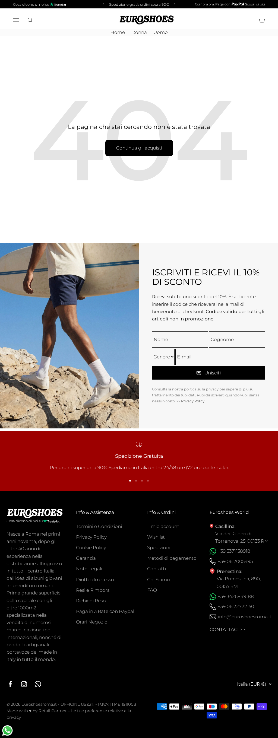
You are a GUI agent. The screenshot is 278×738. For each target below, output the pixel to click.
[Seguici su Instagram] (24, 684)
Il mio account (163, 526)
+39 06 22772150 (236, 606)
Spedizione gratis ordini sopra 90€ (139, 4)
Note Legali (89, 568)
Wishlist (156, 537)
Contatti (156, 568)
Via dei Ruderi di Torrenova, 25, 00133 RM (241, 537)
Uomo (160, 32)
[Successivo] (175, 4)
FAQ (152, 590)
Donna (139, 32)
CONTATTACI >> (227, 629)
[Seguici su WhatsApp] (38, 684)
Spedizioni (158, 547)
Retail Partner (53, 710)
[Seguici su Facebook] (10, 684)
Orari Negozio (92, 622)
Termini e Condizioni (99, 526)
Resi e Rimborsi (93, 590)
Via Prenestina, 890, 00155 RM (239, 582)
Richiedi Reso (91, 600)
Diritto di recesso (95, 579)
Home (117, 32)
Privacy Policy (192, 401)
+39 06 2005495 (235, 561)
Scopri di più (255, 4)
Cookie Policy (91, 547)
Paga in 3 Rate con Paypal (105, 611)
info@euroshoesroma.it (244, 616)
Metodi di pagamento (172, 558)
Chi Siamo (158, 579)
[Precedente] (102, 4)
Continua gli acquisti (139, 148)
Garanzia (86, 558)
